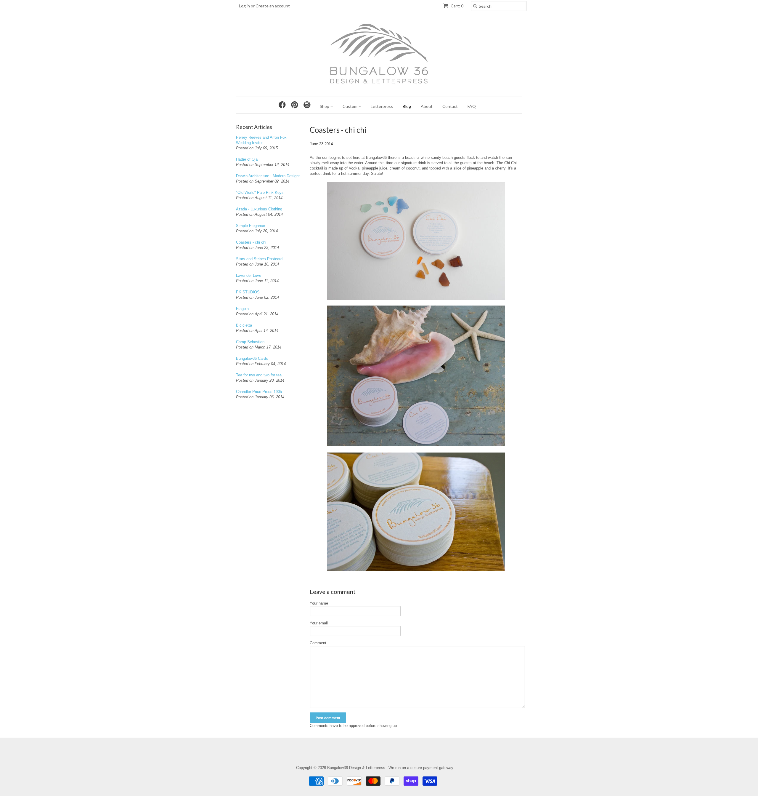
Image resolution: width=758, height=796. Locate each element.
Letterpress (382, 106)
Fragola (242, 308)
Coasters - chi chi (251, 242)
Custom (350, 106)
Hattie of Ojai (247, 159)
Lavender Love (248, 275)
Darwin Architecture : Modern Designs (268, 176)
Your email (319, 623)
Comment (318, 643)
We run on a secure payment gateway (420, 767)
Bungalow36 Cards (252, 358)
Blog (407, 106)
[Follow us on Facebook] (284, 105)
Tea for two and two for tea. (259, 375)
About (427, 106)
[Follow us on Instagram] (308, 105)
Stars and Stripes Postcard (259, 259)
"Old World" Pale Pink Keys (260, 192)
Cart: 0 (456, 5)
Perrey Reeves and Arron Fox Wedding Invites (261, 140)
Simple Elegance (250, 225)
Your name (319, 603)
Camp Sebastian (250, 342)
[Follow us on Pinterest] (296, 105)
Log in (244, 5)
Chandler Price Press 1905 (259, 391)
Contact (450, 106)
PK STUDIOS (248, 292)
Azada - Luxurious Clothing (259, 209)
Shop (325, 106)
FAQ (472, 106)
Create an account (273, 5)
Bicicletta (244, 325)
